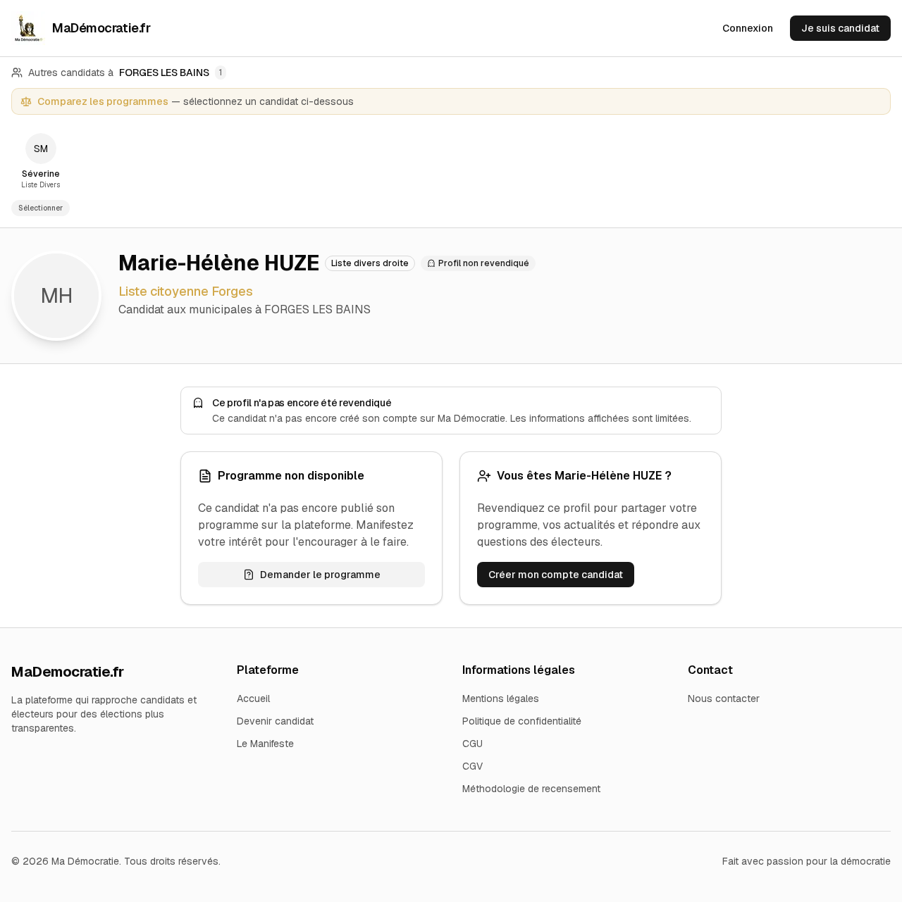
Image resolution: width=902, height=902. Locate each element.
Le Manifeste (265, 743)
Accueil (253, 698)
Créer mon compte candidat (555, 574)
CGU (472, 743)
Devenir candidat (275, 721)
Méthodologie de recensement (531, 788)
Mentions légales (500, 698)
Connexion (747, 28)
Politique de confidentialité (521, 721)
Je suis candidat (840, 28)
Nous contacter (724, 698)
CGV (472, 766)
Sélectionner (40, 208)
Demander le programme (320, 574)
